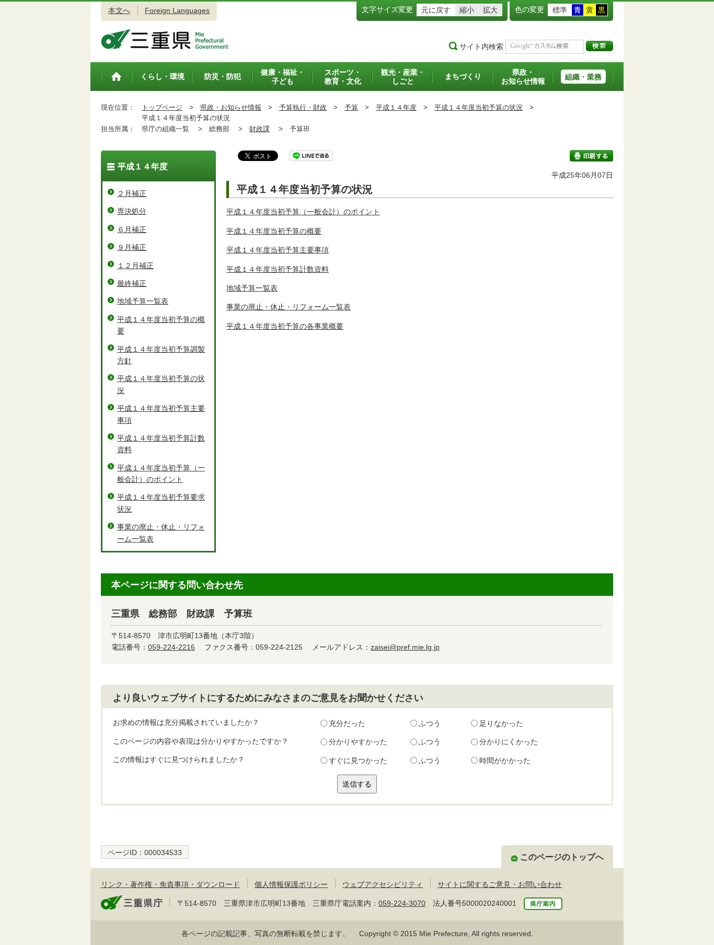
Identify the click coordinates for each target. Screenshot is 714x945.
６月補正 (131, 229)
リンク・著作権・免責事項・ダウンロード (170, 884)
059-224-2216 (171, 647)
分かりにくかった (508, 741)
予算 (351, 107)
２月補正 (131, 193)
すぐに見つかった (358, 760)
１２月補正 (135, 265)
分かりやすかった (358, 741)
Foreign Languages (177, 10)
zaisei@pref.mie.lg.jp (405, 647)
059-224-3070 (401, 903)
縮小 (466, 10)
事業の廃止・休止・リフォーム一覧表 (288, 307)
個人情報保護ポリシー (291, 884)
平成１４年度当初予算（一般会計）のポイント (303, 212)
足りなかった (501, 723)
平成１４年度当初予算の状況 (478, 107)
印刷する (591, 156)
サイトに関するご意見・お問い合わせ (499, 884)
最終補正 (131, 283)
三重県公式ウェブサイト (165, 39)
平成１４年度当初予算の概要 (273, 231)
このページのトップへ (562, 856)
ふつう (430, 723)
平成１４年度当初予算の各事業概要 (284, 326)
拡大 (490, 10)
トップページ (162, 107)
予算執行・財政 (303, 107)
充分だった (347, 723)
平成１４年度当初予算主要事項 (277, 250)
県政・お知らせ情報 (230, 107)
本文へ (119, 10)
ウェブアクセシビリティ (382, 884)
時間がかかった (505, 760)
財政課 (259, 129)
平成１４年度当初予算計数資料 (277, 269)
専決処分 (131, 211)
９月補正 (131, 247)
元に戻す (436, 10)
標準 (559, 10)
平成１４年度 (396, 107)
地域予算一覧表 (252, 288)
